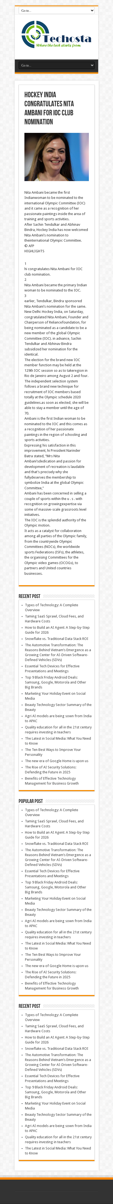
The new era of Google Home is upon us (56, 761)
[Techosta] (56, 45)
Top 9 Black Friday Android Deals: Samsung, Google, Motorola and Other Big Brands (55, 682)
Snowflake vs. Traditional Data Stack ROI (56, 639)
